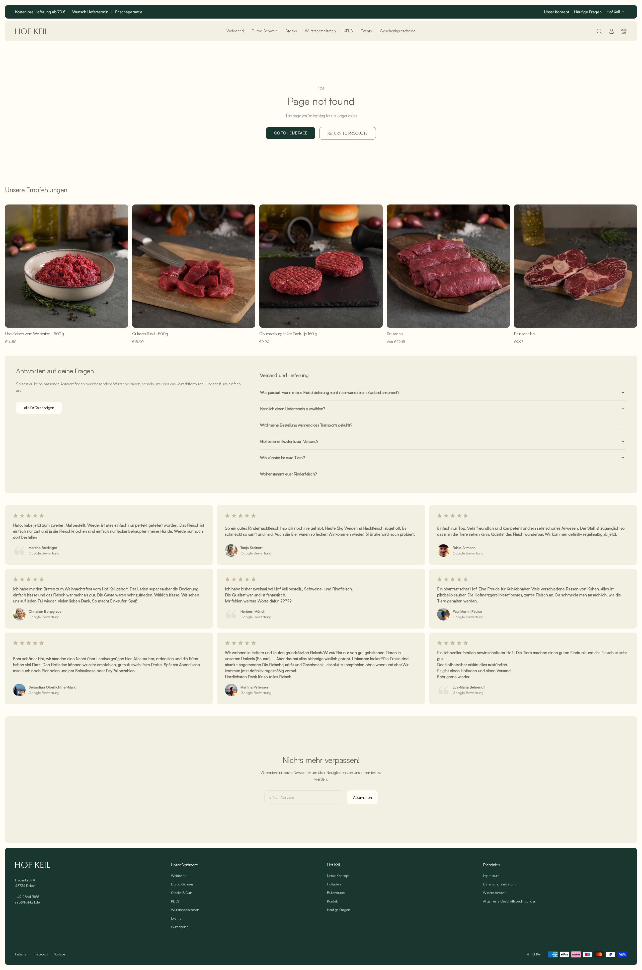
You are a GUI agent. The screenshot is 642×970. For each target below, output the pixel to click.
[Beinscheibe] (575, 266)
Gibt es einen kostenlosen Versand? (289, 441)
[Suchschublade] (599, 31)
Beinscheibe (524, 333)
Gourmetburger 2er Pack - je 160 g (288, 333)
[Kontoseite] (611, 31)
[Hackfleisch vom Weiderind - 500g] (66, 266)
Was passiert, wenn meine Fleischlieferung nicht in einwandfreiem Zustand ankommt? (329, 392)
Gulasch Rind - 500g (150, 333)
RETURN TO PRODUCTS (348, 133)
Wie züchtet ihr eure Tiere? (282, 457)
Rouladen (395, 333)
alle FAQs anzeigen (39, 407)
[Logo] (31, 31)
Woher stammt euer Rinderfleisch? (288, 473)
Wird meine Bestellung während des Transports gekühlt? (306, 425)
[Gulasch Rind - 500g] (193, 266)
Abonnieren (362, 797)
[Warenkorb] (624, 31)
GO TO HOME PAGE (290, 132)
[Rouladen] (448, 266)
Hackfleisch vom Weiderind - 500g (34, 333)
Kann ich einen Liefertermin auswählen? (292, 408)
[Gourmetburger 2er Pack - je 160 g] (320, 266)
